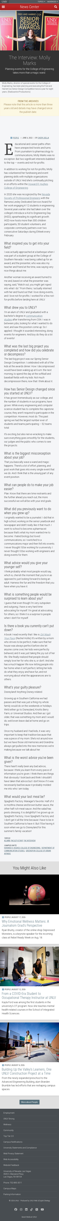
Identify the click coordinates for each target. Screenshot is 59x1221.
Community (8, 1130)
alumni (7, 841)
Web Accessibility (11, 1159)
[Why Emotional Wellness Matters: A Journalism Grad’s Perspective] (29, 909)
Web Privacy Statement (13, 1153)
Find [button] (55, 6)
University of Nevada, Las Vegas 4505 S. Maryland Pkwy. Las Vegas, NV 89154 (17, 1174)
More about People (29, 1102)
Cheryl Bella (43, 138)
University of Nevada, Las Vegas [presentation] (4, 1)
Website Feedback (11, 1165)
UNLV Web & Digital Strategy (40, 1201)
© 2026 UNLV (14, 1201)
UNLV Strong (8, 1119)
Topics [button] (41, 2)
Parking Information (12, 1194)
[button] (3, 6)
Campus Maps (9, 1188)
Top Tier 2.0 (8, 1136)
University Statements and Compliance (20, 1148)
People (16, 138)
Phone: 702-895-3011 (12, 1183)
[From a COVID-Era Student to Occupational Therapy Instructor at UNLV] (29, 983)
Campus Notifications (12, 1142)
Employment (8, 1113)
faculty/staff (17, 841)
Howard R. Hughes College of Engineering (22, 848)
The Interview (30, 841)
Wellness (7, 1124)
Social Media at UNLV (29, 1217)
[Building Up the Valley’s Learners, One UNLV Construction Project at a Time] (29, 1059)
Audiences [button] (52, 2)
